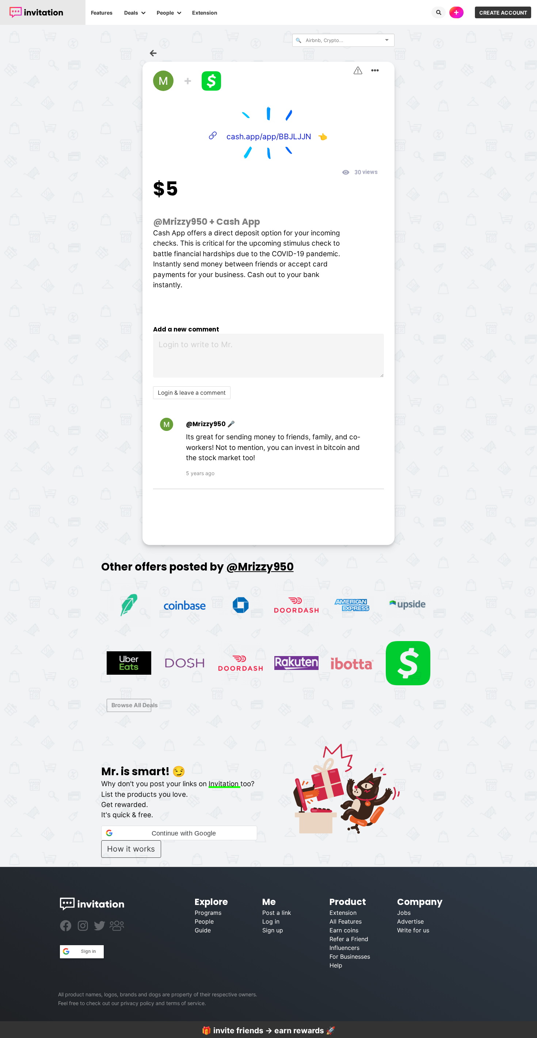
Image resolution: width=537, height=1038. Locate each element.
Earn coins (344, 930)
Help (336, 965)
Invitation (224, 784)
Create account (503, 13)
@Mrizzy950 (180, 222)
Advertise (410, 921)
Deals (131, 13)
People (165, 13)
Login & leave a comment (192, 392)
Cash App (238, 222)
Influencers (344, 947)
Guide (203, 930)
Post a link (276, 912)
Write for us (413, 930)
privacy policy (137, 1003)
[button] (179, 833)
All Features (346, 921)
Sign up (272, 930)
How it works (131, 848)
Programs (208, 912)
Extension (204, 13)
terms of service (185, 1003)
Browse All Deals (131, 705)
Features (102, 13)
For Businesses (350, 956)
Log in (270, 921)
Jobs (404, 912)
